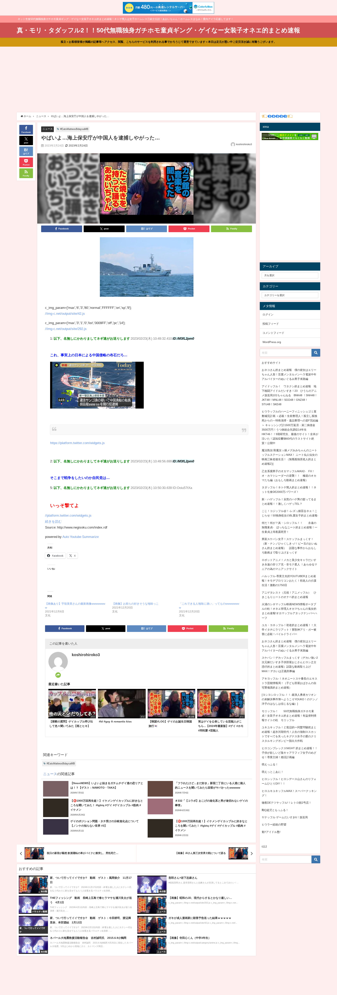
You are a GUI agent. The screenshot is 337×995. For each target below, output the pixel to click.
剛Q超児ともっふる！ (275, 810)
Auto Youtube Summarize (80, 536)
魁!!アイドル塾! (271, 832)
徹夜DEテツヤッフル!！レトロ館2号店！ (286, 802)
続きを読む (53, 521)
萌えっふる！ (270, 764)
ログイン (268, 314)
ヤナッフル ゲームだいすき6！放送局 (285, 817)
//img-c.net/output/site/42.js (65, 313)
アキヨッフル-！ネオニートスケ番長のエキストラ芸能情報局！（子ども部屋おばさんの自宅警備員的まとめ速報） (289, 683)
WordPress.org (272, 342)
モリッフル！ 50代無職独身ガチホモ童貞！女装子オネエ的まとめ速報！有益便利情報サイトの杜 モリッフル (289, 715)
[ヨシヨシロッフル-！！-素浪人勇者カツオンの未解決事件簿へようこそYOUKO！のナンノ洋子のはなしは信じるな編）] (290, 699)
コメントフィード (273, 332)
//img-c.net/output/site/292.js (66, 328)
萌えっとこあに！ (273, 771)
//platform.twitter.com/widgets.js (68, 515)
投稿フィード (271, 323)
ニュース (48, 129)
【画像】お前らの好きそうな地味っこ (135, 603)
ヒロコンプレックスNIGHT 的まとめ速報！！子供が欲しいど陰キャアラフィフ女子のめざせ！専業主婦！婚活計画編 (289, 753)
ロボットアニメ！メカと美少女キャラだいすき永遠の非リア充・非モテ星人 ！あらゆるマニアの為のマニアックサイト (289, 564)
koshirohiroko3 (244, 144)
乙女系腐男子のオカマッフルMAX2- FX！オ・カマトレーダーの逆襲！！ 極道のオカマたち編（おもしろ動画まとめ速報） (289, 476)
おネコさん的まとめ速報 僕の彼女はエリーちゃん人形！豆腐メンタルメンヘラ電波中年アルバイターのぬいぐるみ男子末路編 (289, 374)
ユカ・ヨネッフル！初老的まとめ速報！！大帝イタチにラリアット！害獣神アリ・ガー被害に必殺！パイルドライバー (289, 629)
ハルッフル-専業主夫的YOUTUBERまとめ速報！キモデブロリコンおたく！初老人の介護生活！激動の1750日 (289, 580)
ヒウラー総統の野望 (274, 824)
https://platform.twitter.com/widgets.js (77, 442)
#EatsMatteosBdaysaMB (74, 129)
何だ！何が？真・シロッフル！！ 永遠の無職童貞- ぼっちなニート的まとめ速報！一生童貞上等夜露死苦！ (289, 527)
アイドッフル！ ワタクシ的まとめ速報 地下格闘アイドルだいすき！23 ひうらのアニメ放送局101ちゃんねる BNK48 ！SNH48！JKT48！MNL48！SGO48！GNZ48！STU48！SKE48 (289, 395)
